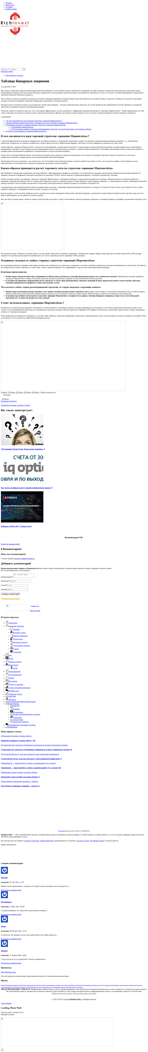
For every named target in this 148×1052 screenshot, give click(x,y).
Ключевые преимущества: (22, 127)
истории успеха (83, 841)
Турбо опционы (105, 985)
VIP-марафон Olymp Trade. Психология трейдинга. (22, 449)
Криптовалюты (14, 671)
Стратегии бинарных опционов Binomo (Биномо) (121, 985)
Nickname (5, 581)
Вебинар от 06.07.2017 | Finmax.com (15, 526)
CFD (17, 706)
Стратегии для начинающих (84, 985)
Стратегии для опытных (77, 987)
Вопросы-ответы (15, 662)
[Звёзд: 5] (37, 393)
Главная (9, 3)
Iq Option (9, 7)
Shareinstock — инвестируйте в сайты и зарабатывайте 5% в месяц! (29, 768)
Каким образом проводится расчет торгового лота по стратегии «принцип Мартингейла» (42, 123)
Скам (14, 696)
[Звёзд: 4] (29, 393)
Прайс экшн (74, 985)
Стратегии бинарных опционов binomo (26, 985)
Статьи (15, 649)
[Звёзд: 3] (21, 393)
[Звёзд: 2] (13, 393)
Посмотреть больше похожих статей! (15, 405)
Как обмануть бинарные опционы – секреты (19, 786)
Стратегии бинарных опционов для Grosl (55, 985)
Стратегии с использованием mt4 (27, 987)
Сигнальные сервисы (21, 646)
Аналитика (12, 623)
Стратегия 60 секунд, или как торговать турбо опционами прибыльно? (30, 759)
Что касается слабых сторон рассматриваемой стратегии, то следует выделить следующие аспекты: (50, 129)
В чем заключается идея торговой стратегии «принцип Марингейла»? (34, 121)
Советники (17, 718)
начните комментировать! (24, 559)
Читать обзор (35, 611)
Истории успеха (19, 633)
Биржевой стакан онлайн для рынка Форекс (19, 777)
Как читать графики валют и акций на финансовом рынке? (26, 488)
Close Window (6, 1003)
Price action (68, 985)
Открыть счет (35, 606)
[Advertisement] (70, 52)
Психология (17, 639)
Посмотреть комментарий (11, 890)
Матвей (4, 878)
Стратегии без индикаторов (12, 987)
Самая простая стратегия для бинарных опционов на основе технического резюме (35, 750)
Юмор (14, 727)
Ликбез (11, 678)
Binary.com (10, 5)
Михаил (4, 951)
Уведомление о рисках (14, 75)
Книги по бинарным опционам (8, 985)
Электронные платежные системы (21, 725)
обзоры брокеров (47, 841)
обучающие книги (97, 841)
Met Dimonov (6, 902)
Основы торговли (33, 714)
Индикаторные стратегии (64, 987)
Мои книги (12, 681)
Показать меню (7, 71)
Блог (10, 655)
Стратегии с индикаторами (51, 987)
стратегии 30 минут (40, 985)
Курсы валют (62, 831)
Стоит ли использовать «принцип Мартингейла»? (26, 131)
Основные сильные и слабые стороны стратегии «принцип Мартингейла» (36, 125)
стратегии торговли (31, 841)
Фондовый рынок (29, 702)
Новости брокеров (20, 636)
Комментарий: (7, 577)
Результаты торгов (20, 642)
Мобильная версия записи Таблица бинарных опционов (74, 993)
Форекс (16, 704)
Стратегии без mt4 (40, 987)
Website (4, 590)
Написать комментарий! (10, 544)
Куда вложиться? (15, 675)
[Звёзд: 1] (5, 393)
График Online (11, 9)
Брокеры (16, 629)
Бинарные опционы (9, 401)
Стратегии (17, 652)
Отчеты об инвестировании (19, 688)
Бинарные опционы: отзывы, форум (16, 741)
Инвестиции (13, 665)
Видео (10, 659)
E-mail (4, 585)
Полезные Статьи (15, 694)
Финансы (12, 699)
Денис (3, 926)
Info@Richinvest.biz (8, 972)
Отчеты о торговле (15, 684)
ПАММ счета (13, 691)
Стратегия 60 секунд (96, 985)
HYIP (15, 668)
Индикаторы (18, 712)
